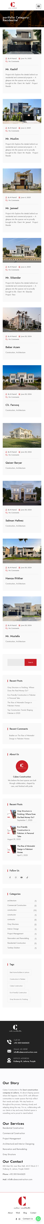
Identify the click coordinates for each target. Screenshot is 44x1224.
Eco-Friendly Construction (18, 992)
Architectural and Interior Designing (18, 1143)
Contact (33, 1213)
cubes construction (16, 986)
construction (12, 910)
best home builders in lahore (19, 972)
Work (18, 1213)
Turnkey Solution (13, 947)
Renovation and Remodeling (18, 938)
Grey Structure (13, 924)
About (10, 1213)
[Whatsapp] (38, 1218)
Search (30, 662)
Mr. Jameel (12, 208)
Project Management (15, 933)
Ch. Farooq (12, 405)
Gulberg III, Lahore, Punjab (24, 1061)
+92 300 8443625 (21, 1043)
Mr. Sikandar (13, 278)
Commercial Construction (16, 905)
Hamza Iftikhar (14, 578)
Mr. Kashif (12, 69)
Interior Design (13, 929)
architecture (11, 900)
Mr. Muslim (12, 139)
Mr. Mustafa (13, 636)
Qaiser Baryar (14, 463)
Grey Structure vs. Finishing (19, 999)
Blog (25, 1213)
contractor (11, 919)
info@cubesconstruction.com (25, 1052)
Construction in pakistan (17, 979)
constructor (11, 914)
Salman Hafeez (14, 520)
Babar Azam (13, 347)
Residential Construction (16, 943)
